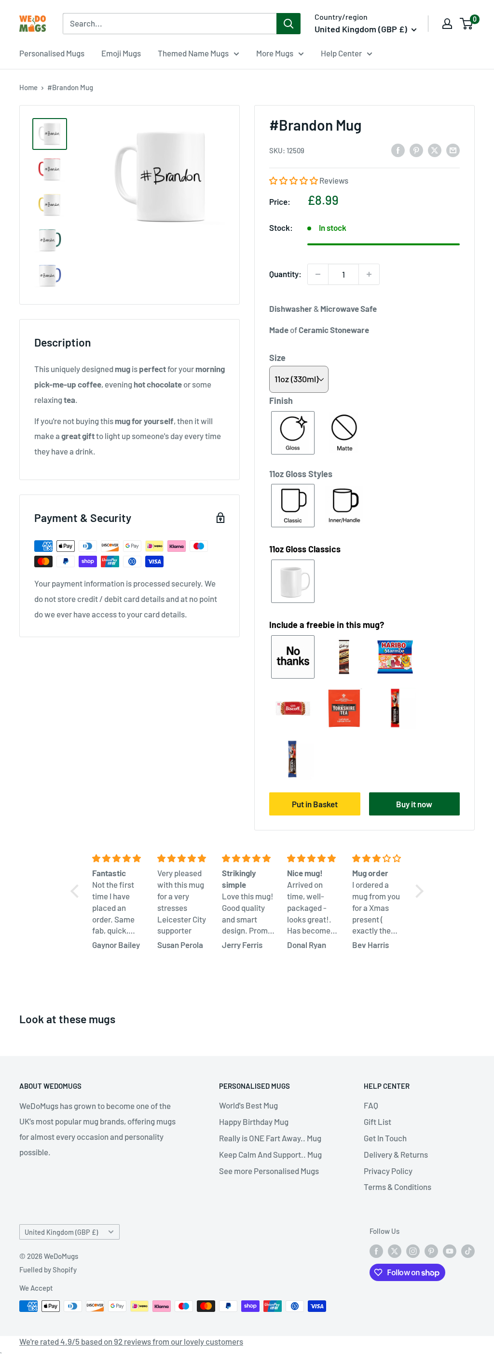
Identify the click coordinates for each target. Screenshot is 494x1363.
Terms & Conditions (397, 1186)
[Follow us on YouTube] (449, 1250)
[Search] (288, 23)
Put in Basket (315, 804)
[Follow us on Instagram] (413, 1250)
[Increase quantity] (369, 274)
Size (277, 357)
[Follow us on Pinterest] (431, 1250)
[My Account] (447, 23)
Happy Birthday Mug (253, 1121)
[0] (467, 23)
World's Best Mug (248, 1105)
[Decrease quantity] (318, 274)
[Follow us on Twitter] (394, 1250)
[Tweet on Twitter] (434, 150)
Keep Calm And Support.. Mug (270, 1154)
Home (28, 87)
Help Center (341, 53)
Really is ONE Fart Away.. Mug (270, 1138)
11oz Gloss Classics (305, 549)
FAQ (371, 1105)
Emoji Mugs (121, 53)
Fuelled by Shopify (48, 1269)
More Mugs (274, 53)
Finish (281, 400)
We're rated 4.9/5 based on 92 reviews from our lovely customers (131, 1341)
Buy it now (414, 804)
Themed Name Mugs (193, 53)
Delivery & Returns (396, 1154)
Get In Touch (385, 1138)
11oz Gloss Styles (300, 473)
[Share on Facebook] (398, 150)
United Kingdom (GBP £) (61, 1232)
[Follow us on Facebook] (376, 1250)
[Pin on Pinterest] (416, 150)
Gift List (377, 1121)
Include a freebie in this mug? (326, 624)
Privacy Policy (388, 1171)
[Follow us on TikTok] (468, 1250)
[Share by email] (453, 150)
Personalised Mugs (51, 53)
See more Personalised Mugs (269, 1171)
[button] (294, 180)
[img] (119, 858)
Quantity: (285, 274)
